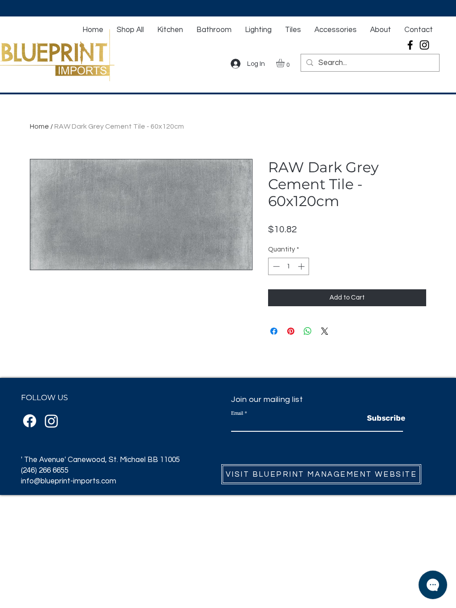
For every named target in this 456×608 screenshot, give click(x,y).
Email (237, 412)
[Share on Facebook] (274, 331)
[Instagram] (424, 45)
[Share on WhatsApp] (307, 331)
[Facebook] (410, 45)
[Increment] (302, 266)
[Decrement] (275, 266)
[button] (285, 63)
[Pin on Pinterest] (290, 331)
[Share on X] (324, 331)
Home (39, 126)
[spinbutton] (288, 266)
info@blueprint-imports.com (68, 481)
